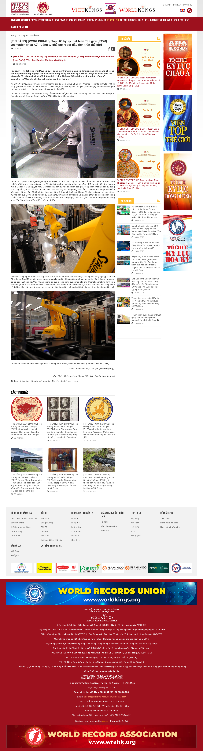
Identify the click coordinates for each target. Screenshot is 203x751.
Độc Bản (123, 20)
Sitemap (166, 5)
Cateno (105, 721)
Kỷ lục (26, 35)
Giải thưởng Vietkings (21, 527)
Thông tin (132, 20)
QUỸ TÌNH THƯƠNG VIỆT (52, 546)
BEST (133, 531)
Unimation (24, 381)
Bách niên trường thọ (170, 527)
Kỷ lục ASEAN (88, 20)
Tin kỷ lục (75, 522)
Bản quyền (135, 535)
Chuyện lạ (75, 540)
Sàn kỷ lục (142, 20)
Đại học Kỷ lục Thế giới (51, 540)
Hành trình (16, 27)
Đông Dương (47, 522)
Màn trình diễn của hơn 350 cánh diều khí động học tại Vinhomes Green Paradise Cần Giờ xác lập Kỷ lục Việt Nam (146, 230)
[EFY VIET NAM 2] (21, 568)
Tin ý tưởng (76, 527)
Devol (75, 381)
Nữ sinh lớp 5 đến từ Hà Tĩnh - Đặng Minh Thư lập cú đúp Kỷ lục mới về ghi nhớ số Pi (146, 245)
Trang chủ (15, 20)
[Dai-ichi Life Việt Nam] (67, 568)
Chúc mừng (16, 531)
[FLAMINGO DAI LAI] (136, 568)
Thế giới (15, 555)
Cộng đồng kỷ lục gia (169, 20)
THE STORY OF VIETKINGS (41, 20)
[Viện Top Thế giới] (177, 123)
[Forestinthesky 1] (90, 568)
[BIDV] (158, 568)
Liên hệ (25, 27)
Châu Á (44, 531)
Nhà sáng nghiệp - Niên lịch (112, 515)
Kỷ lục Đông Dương (74, 20)
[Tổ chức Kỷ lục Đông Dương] (177, 181)
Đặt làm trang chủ (182, 5)
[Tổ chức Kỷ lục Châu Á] (177, 61)
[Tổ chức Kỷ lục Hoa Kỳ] (177, 242)
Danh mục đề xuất (169, 522)
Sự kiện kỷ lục (17, 522)
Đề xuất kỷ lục (153, 20)
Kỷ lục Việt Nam (58, 20)
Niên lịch (105, 530)
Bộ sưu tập (76, 531)
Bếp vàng (134, 518)
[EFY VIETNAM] (181, 568)
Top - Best (184, 20)
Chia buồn (16, 535)
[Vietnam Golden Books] (44, 568)
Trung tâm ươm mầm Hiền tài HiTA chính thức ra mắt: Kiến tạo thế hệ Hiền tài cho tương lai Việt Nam (145, 302)
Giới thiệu (25, 20)
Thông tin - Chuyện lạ (82, 513)
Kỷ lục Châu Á (100, 20)
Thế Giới (35, 35)
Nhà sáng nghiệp (109, 526)
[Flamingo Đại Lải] (113, 568)
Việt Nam (45, 518)
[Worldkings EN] (101, 736)
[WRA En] (101, 593)
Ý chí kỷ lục (165, 518)
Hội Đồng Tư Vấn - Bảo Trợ (24, 518)
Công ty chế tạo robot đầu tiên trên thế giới (51, 381)
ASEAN (44, 527)
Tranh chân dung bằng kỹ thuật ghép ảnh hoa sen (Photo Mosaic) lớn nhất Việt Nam (146, 317)
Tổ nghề (104, 522)
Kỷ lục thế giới (113, 20)
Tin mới (74, 518)
